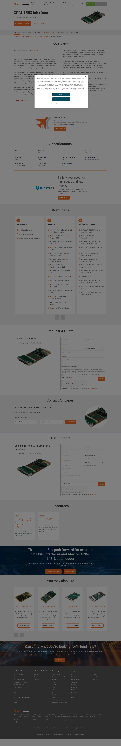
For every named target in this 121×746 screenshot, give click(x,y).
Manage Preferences (61, 103)
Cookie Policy (65, 89)
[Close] (85, 76)
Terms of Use (74, 89)
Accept (61, 94)
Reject (61, 99)
